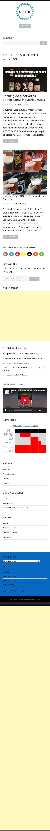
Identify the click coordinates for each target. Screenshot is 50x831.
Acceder (6, 572)
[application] (25, 400)
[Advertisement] (25, 316)
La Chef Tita (7, 498)
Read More (10, 141)
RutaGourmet (8, 537)
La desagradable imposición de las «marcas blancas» (23, 358)
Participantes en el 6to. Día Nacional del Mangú (21, 354)
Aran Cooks (7, 469)
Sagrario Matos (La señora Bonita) (15, 508)
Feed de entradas (9, 576)
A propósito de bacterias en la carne (16, 363)
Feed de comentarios (11, 580)
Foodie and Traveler (10, 532)
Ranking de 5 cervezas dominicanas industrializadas (24, 98)
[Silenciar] (40, 410)
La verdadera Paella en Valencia (15, 375)
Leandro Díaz (8, 503)
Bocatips (6, 523)
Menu (25, 26)
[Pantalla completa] (44, 410)
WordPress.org (8, 585)
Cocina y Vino (8, 478)
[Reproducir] (6, 410)
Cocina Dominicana (10, 474)
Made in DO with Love (13, 591)
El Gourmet (7, 483)
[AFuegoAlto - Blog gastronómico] (25, 22)
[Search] (43, 43)
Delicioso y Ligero (9, 528)
